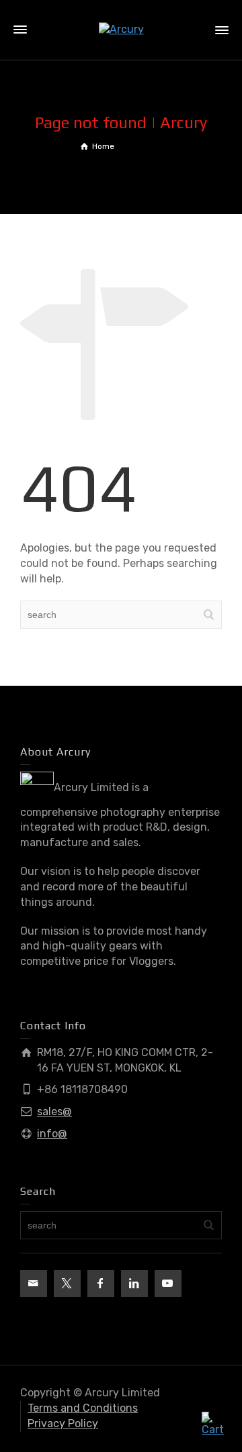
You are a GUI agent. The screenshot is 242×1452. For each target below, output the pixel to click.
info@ (52, 1133)
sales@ (54, 1111)
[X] (67, 1283)
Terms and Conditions (83, 1408)
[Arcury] (121, 29)
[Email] (33, 1283)
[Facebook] (100, 1283)
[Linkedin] (134, 1283)
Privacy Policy (63, 1423)
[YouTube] (168, 1283)
